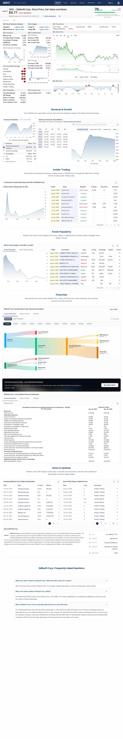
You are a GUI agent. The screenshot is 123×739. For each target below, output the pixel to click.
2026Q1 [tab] (7, 323)
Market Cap (107, 129)
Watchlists (91, 3)
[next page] (115, 225)
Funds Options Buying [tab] (26, 249)
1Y (68, 35)
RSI (76, 77)
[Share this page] (59, 16)
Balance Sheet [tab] (24, 314)
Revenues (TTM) (83, 129)
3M (61, 35)
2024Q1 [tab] (73, 323)
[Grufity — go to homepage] (8, 3)
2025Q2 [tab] (32, 323)
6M (64, 35)
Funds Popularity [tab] (9, 249)
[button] (52, 187)
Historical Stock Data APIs (72, 121)
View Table (113, 309)
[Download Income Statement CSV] (117, 403)
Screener (73, 3)
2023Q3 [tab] (89, 323)
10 (113, 523)
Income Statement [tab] (10, 314)
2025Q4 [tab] (15, 323)
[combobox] (31, 3)
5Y (71, 35)
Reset (118, 35)
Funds (65, 3)
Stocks (58, 3)
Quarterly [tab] (8, 319)
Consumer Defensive (111, 542)
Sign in (110, 3)
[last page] (118, 225)
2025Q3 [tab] (23, 323)
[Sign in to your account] (118, 3)
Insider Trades (84, 77)
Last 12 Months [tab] (18, 319)
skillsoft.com (114, 538)
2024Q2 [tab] (64, 323)
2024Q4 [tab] (48, 323)
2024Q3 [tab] (56, 323)
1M (57, 35)
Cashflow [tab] (36, 314)
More (99, 3)
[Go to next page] (58, 523)
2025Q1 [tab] (40, 323)
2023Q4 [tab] (81, 323)
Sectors (82, 3)
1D (53, 35)
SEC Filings (94, 77)
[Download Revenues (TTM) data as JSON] (117, 124)
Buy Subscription (110, 385)
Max (75, 35)
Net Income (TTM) (95, 129)
